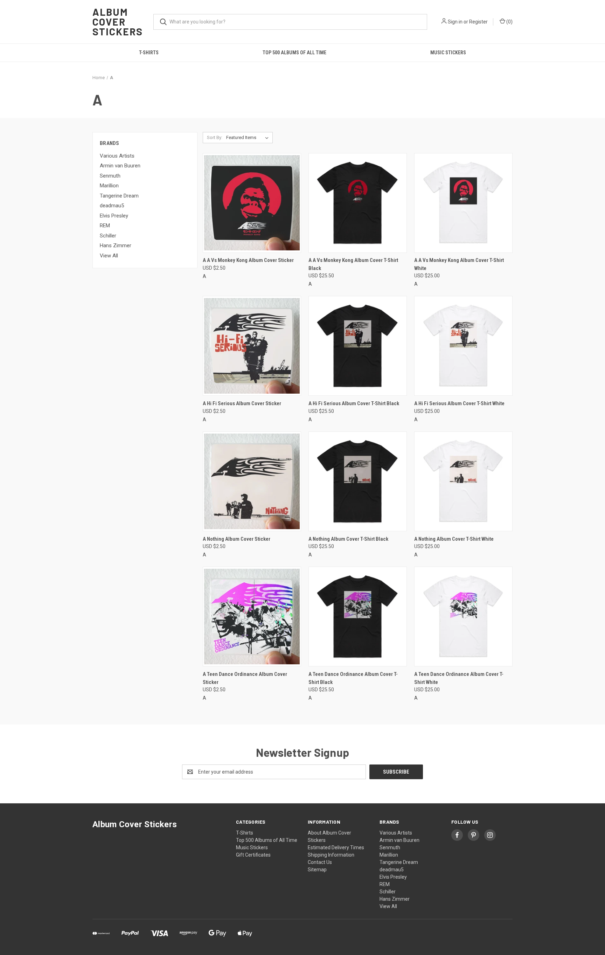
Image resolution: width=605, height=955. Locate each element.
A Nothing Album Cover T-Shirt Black (348, 539)
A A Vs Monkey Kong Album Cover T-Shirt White (459, 264)
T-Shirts (149, 52)
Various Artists (117, 156)
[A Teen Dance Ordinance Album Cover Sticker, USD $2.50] (252, 616)
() (509, 22)
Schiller (108, 236)
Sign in (455, 22)
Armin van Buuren (120, 165)
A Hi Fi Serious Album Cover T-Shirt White (459, 403)
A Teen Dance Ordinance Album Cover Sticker (245, 678)
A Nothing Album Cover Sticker (236, 539)
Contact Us (320, 862)
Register (478, 22)
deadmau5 (112, 205)
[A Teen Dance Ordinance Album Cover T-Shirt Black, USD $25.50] (357, 616)
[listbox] (248, 137)
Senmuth (110, 176)
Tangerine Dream (119, 196)
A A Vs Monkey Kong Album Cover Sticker (248, 260)
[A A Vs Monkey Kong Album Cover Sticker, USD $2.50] (252, 202)
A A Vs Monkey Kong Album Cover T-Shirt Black (353, 264)
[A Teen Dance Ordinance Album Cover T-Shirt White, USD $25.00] (463, 616)
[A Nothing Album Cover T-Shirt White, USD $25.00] (463, 481)
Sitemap (317, 869)
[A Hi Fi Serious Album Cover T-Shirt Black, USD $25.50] (357, 345)
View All (109, 255)
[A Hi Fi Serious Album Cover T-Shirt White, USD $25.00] (463, 345)
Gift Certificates (253, 855)
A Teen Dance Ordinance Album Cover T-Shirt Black (353, 678)
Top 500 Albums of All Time (294, 52)
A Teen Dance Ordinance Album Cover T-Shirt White (458, 678)
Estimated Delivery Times (336, 847)
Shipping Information (331, 855)
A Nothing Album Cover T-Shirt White (454, 539)
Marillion (109, 185)
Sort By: (214, 137)
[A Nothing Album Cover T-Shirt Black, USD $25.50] (357, 481)
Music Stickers (448, 52)
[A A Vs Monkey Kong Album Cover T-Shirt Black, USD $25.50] (357, 202)
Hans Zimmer (115, 245)
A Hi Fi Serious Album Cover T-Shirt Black (353, 403)
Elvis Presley (114, 216)
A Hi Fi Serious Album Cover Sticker (242, 403)
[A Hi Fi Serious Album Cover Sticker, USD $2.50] (252, 345)
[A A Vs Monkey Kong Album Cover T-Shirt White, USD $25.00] (463, 202)
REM (105, 225)
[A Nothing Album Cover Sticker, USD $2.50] (252, 481)
